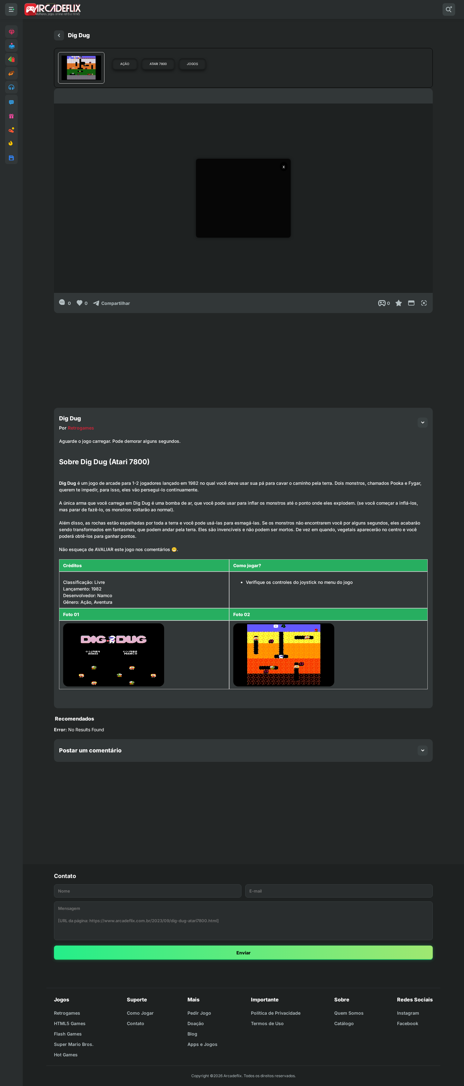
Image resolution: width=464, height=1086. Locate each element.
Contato (135, 1023)
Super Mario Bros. (73, 1044)
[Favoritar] (398, 303)
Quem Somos (349, 1013)
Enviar (243, 952)
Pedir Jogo (199, 1013)
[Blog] (11, 130)
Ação (124, 64)
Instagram (408, 1013)
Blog (192, 1033)
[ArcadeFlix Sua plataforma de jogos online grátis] (52, 9)
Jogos (192, 64)
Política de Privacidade (275, 1013)
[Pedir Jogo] (11, 102)
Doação (195, 1023)
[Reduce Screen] (411, 303)
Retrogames (81, 427)
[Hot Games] (11, 144)
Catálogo (344, 1023)
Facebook (407, 1023)
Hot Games (66, 1054)
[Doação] (11, 116)
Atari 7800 (158, 64)
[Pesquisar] (449, 9)
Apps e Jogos (202, 1044)
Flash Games (68, 1033)
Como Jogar (140, 1013)
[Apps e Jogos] (11, 157)
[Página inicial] (59, 35)
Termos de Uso (267, 1023)
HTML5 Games (70, 1023)
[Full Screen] (424, 303)
